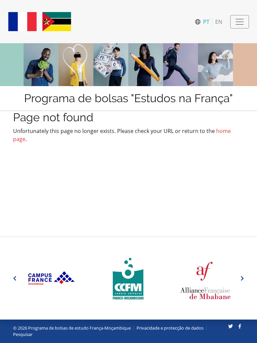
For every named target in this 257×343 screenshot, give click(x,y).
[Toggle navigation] (239, 21)
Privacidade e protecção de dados (170, 328)
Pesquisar (22, 334)
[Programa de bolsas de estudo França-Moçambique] (39, 22)
